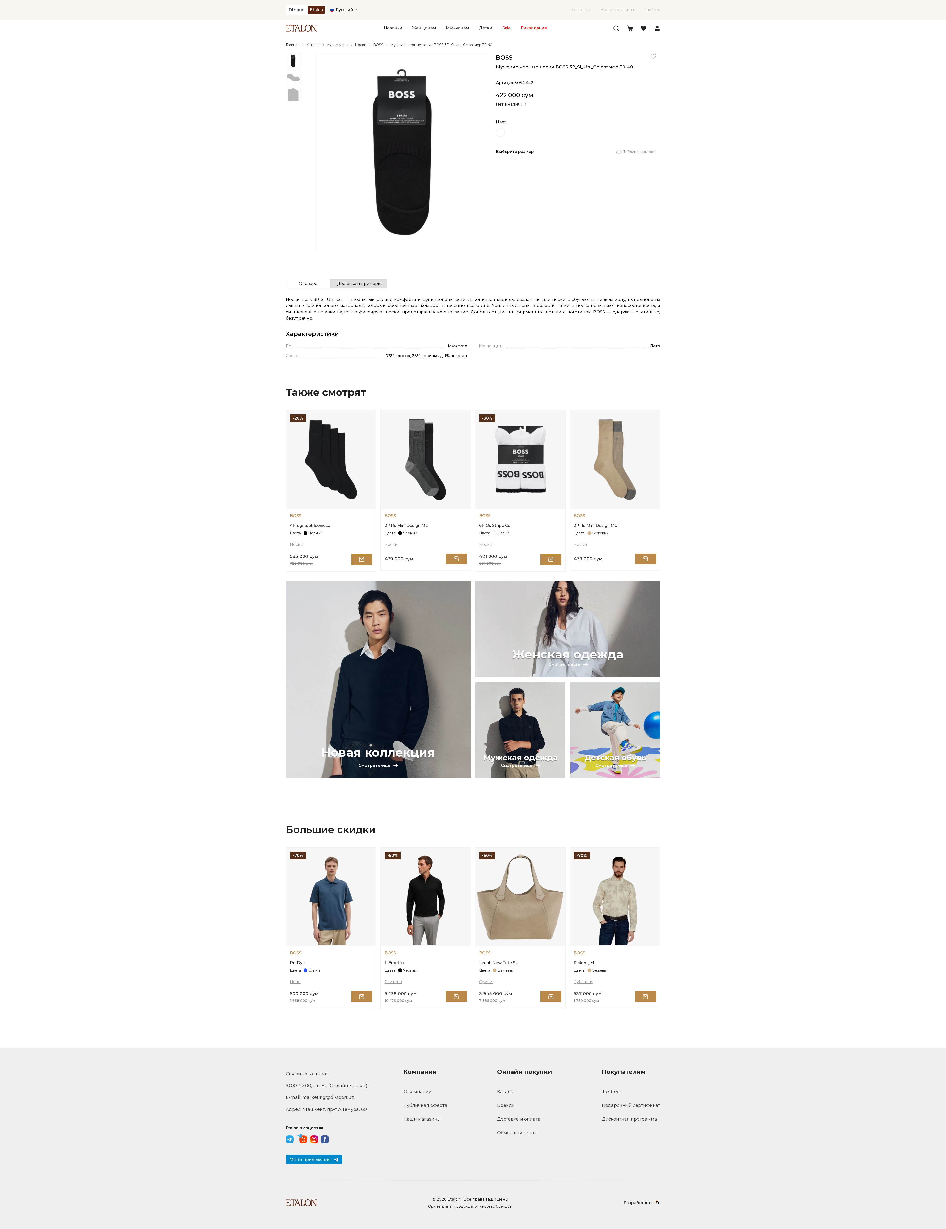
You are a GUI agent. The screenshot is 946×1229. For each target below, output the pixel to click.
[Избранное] (643, 28)
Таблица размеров (639, 152)
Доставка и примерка (360, 283)
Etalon (316, 9)
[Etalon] (301, 28)
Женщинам (424, 28)
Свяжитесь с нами (307, 1074)
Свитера (393, 981)
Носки (360, 45)
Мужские (457, 346)
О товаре (308, 283)
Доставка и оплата (519, 1119)
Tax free (652, 9)
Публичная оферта (425, 1105)
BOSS (378, 45)
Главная (292, 45)
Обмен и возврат (516, 1133)
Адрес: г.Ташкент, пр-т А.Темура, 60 (326, 1109)
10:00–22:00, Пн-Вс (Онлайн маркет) (326, 1085)
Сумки (486, 981)
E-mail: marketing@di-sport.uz (320, 1097)
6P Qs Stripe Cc (494, 525)
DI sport (297, 9)
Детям (485, 28)
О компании (418, 1091)
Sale (506, 28)
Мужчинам (457, 28)
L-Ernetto (394, 962)
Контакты (581, 9)
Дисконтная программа (629, 1119)
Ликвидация (534, 28)
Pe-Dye (297, 962)
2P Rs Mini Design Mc (406, 525)
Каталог (313, 45)
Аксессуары (337, 45)
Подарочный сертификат (631, 1105)
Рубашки (583, 981)
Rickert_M (584, 962)
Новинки (393, 28)
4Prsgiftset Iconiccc (310, 525)
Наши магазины (617, 9)
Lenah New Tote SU (499, 962)
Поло (295, 981)
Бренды (506, 1105)
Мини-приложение (310, 1159)
